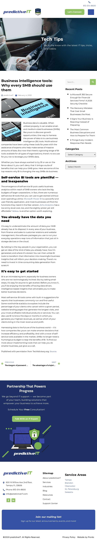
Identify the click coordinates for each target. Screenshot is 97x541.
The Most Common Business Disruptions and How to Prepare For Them (82, 132)
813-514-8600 (89, 6)
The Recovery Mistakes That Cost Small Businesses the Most (81, 111)
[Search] (93, 82)
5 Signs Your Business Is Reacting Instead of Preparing (81, 122)
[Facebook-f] (8, 500)
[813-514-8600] (89, 2)
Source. (53, 351)
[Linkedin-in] (13, 500)
